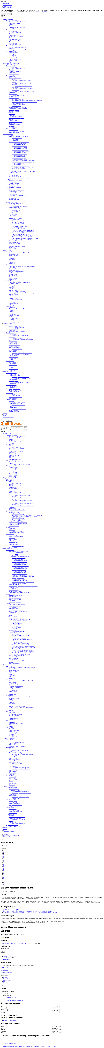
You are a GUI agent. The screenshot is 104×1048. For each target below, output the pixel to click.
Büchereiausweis (13, 277)
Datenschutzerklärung (41, 11)
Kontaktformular (13, 72)
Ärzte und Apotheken (14, 132)
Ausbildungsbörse (13, 381)
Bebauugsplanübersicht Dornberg (23, 83)
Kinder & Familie (10, 135)
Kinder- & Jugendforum (15, 187)
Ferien (4, 415)
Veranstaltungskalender (15, 326)
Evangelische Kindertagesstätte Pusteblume (23, 160)
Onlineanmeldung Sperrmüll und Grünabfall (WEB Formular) (27, 100)
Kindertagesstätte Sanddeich (19, 155)
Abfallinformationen (14, 98)
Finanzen (11, 42)
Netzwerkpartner (13, 379)
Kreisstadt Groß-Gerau (11, 20)
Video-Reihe (12, 259)
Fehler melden (6, 981)
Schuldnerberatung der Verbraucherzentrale (22, 235)
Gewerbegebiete (13, 387)
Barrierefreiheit (7, 980)
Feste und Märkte (16, 395)
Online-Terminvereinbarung (18, 32)
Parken (11, 406)
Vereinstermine (12, 363)
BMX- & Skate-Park (13, 369)
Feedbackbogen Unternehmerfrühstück (21, 378)
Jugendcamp (12, 62)
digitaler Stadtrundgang (18, 131)
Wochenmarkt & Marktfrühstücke (17, 402)
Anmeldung (12, 285)
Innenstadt (11, 401)
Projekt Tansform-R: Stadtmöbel (17, 95)
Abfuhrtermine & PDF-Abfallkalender (18, 107)
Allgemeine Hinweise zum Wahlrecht (21, 50)
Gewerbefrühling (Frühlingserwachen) (18, 338)
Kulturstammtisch (13, 303)
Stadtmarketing (10, 393)
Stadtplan (11, 24)
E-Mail (6, 959)
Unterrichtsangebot (14, 283)
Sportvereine (12, 370)
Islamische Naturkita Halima (19, 168)
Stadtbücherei (9, 265)
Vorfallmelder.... (16, 211)
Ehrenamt (14, 214)
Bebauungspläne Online (15, 78)
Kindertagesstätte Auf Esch (18, 144)
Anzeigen (3, 848)
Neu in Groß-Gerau (10, 128)
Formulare (11, 70)
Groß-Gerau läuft (13, 341)
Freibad (11, 366)
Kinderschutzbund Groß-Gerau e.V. (20, 228)
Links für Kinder (13, 274)
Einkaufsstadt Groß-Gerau (12, 399)
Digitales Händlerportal (12, 410)
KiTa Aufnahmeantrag (17, 138)
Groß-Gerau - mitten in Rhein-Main (17, 22)
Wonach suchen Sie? (6, 427)
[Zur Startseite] (11, 424)
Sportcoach (12, 247)
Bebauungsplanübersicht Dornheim (23, 86)
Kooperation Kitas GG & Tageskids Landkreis (23, 167)
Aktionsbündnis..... (16, 210)
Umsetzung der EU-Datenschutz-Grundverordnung (21, 293)
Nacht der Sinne (13, 342)
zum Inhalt (6, 3)
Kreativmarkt (12, 337)
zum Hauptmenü (7, 5)
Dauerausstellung (13, 254)
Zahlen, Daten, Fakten (14, 389)
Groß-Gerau (15, 87)
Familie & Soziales (8, 134)
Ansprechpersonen (13, 35)
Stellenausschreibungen (15, 39)
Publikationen (12, 262)
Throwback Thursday (8, 417)
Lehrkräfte (11, 286)
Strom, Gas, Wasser (14, 110)
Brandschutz (12, 26)
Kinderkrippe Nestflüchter (18, 163)
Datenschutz (6, 979)
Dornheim (14, 84)
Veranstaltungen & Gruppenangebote (18, 196)
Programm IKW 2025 (17, 349)
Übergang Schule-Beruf (15, 183)
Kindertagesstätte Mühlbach (19, 152)
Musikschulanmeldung (14, 294)
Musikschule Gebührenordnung (17, 291)
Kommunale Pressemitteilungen (17, 27)
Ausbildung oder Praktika (15, 176)
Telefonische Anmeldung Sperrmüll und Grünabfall (24, 102)
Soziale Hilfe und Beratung (15, 218)
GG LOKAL (11, 359)
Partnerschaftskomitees (15, 59)
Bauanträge (12, 92)
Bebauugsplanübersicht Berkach (23, 80)
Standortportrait (13, 386)
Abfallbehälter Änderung (18, 99)
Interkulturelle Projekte (14, 207)
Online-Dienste (9, 64)
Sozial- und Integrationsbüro (16, 203)
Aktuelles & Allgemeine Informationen (18, 136)
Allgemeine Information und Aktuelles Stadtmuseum (22, 253)
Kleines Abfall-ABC (16, 106)
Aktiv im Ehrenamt (13, 194)
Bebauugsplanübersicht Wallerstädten (24, 91)
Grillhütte (11, 319)
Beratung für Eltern (13, 172)
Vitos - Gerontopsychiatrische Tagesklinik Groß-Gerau (25, 238)
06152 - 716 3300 (9, 956)
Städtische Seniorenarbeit (18, 223)
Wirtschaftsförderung (11, 373)
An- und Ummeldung (14, 74)
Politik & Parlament (11, 46)
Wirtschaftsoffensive (14, 374)
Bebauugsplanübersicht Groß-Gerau (24, 88)
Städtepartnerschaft (11, 51)
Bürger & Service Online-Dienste (11, 63)
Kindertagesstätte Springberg (19, 158)
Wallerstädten (15, 90)
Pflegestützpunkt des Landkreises (20, 234)
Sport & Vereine (10, 361)
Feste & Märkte (10, 333)
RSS (13, 28)
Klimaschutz (12, 123)
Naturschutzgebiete (14, 318)
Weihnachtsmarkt (13, 351)
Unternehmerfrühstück (14, 375)
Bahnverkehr (12, 115)
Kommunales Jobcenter (18, 222)
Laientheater (12, 302)
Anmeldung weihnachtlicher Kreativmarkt (22, 353)
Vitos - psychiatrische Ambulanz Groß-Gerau (23, 236)
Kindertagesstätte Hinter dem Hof (20, 150)
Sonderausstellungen (14, 255)
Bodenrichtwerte (13, 94)
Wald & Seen (12, 317)
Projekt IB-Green (13, 120)
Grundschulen (12, 174)
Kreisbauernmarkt (13, 350)
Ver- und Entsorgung (11, 96)
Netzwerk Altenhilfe (14, 199)
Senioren (8, 188)
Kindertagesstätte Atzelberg (19, 143)
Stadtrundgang (12, 307)
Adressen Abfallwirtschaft (18, 104)
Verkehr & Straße (10, 112)
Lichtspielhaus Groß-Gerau (15, 299)
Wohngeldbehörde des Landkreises (20, 220)
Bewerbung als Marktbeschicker (20, 335)
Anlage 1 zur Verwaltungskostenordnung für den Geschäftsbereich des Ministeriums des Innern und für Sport (30, 912)
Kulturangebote (10, 297)
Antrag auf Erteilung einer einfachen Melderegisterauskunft (18, 943)
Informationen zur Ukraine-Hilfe (17, 246)
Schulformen (12, 186)
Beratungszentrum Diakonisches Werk (21, 239)
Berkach (14, 79)
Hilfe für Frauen (13, 245)
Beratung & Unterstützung (15, 191)
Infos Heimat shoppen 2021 (19, 409)
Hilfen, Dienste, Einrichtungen (16, 195)
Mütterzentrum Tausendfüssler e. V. (20, 166)
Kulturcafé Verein (13, 298)
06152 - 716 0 (11, 997)
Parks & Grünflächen (14, 315)
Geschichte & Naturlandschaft (16, 309)
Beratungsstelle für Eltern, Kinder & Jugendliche (23, 230)
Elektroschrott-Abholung (18, 103)
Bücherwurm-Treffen (14, 270)
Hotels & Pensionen (14, 391)
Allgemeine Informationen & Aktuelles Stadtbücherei (22, 266)
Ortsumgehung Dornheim (15, 116)
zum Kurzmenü (7, 6)
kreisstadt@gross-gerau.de (14, 1000)
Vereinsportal (12, 362)
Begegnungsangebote (14, 243)
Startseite (5, 834)
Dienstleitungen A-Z (5, 967)
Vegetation (11, 126)
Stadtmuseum (9, 251)
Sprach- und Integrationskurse (16, 241)
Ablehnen (9, 14)
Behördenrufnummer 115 (15, 71)
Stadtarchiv (12, 263)
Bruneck (14, 55)
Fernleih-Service (13, 275)
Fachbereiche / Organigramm (16, 34)
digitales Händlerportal (14, 411)
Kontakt (5, 977)
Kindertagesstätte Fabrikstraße (19, 147)
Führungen (11, 258)
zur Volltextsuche (7, 7)
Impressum (6, 983)
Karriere (5, 413)
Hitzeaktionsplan (13, 127)
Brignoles (14, 54)
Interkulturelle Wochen (17, 208)
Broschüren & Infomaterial (15, 397)
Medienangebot (13, 267)
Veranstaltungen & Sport (9, 323)
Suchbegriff (3, 845)
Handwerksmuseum (14, 301)
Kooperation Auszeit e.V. (15, 184)
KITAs (16, 139)
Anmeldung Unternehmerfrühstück (20, 377)
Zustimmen (3, 14)
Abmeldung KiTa (16, 140)
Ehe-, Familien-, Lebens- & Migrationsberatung (23, 224)
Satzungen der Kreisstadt (15, 40)
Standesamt (12, 38)
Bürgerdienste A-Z (10, 66)
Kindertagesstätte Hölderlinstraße (20, 151)
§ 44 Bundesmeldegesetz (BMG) (11, 910)
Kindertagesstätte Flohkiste (18, 164)
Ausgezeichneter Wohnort (15, 390)
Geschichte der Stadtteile (15, 23)
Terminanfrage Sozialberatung (19, 206)
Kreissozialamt (15, 219)
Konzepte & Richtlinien (14, 124)
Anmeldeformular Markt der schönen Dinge (22, 339)
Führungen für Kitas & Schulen (16, 271)
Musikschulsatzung (14, 290)
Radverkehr (12, 114)
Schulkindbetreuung (14, 175)
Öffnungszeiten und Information (17, 190)
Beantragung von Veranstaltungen (17, 331)
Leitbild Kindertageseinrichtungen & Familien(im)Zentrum (23, 171)
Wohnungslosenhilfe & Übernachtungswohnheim (24, 232)
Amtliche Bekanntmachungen (16, 36)
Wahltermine (12, 48)
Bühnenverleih (12, 330)
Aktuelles (11, 287)
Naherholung (9, 313)
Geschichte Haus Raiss (15, 192)
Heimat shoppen (13, 407)
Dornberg (14, 82)
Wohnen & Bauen (10, 75)
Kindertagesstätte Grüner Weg (19, 148)
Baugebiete (12, 76)
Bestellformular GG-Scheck (18, 405)
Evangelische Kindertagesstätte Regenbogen (23, 162)
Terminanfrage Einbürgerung (19, 216)
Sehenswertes (9, 306)
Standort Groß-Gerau (11, 385)
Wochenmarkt (12, 334)
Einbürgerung (12, 215)
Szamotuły (14, 58)
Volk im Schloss (13, 343)
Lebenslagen (4, 847)
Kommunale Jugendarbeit (15, 180)
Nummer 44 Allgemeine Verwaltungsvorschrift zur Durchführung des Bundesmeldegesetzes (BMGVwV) (28, 911)
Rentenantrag (12, 200)
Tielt (13, 56)
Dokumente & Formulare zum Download (19, 178)
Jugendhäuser (12, 182)
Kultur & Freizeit (7, 250)
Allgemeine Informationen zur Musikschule (19, 282)
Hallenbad (11, 367)
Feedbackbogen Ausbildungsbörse (20, 382)
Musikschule (9, 281)
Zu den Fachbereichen (6, 972)
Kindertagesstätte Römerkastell (19, 154)
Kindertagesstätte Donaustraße (19, 146)
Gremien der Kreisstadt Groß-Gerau (17, 47)
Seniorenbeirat (12, 198)
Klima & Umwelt (10, 119)
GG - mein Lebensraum (14, 249)
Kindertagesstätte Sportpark (19, 156)
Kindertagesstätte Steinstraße (19, 159)
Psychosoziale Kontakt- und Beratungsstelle (23, 231)
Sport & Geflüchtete (16, 212)
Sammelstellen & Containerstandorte (18, 108)
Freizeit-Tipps (12, 314)
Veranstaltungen (13, 60)
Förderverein (12, 261)
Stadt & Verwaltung (8, 19)
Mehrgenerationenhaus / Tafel (19, 226)
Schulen (5, 414)
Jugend (8, 179)
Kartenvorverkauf (13, 329)
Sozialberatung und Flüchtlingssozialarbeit (19, 204)
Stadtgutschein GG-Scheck (15, 403)
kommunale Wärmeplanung (16, 122)
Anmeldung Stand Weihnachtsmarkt (21, 354)
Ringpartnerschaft (13, 52)
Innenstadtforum (13, 398)
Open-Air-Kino (12, 358)
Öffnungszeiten (13, 31)
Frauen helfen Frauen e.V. (18, 227)
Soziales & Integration (11, 202)
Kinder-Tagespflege (14, 170)
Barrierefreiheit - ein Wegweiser (16, 118)
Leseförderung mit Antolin (15, 273)
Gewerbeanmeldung (14, 383)
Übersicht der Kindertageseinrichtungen (19, 142)
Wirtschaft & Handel (8, 371)
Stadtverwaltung (10, 30)
